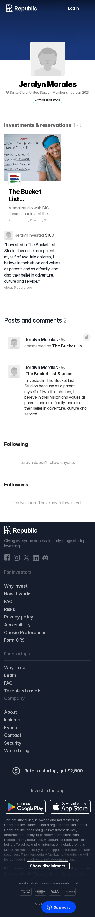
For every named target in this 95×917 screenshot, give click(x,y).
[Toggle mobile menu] (86, 8)
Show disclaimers (47, 865)
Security (12, 743)
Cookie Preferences (25, 632)
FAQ (8, 601)
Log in (73, 8)
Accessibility (17, 624)
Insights (12, 719)
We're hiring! (17, 750)
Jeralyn (21, 235)
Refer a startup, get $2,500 (53, 770)
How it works (18, 594)
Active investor (47, 100)
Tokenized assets (23, 690)
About (10, 712)
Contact (12, 735)
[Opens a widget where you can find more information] (58, 907)
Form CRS (14, 640)
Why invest (16, 586)
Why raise (14, 667)
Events (11, 727)
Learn (10, 675)
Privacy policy (18, 617)
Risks (9, 609)
